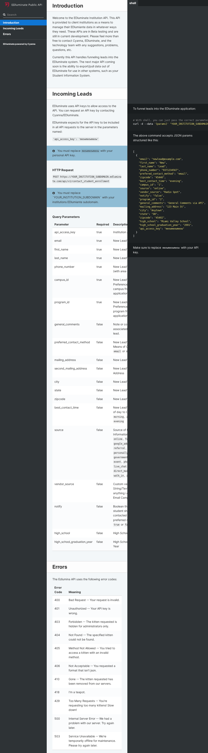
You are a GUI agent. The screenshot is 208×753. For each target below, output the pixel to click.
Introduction (11, 22)
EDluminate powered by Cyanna (19, 44)
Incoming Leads (13, 28)
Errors (7, 34)
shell (132, 3)
